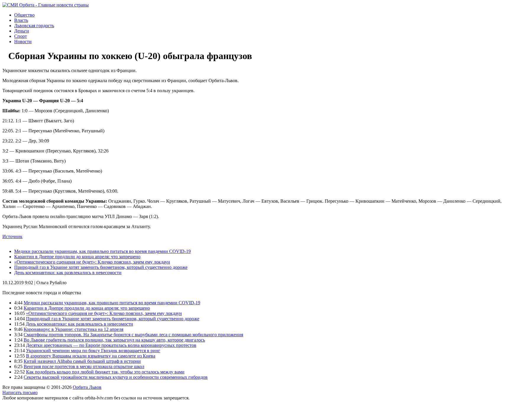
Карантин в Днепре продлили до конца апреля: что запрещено (77, 256)
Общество (24, 14)
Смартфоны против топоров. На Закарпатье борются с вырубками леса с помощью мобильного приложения (133, 334)
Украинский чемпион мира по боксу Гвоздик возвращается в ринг (93, 350)
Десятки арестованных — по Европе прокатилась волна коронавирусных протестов (111, 345)
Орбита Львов (87, 387)
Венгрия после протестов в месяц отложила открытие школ (84, 366)
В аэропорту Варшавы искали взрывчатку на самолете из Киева (90, 355)
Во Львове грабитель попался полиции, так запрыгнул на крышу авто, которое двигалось (114, 339)
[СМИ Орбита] (45, 4)
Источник (12, 236)
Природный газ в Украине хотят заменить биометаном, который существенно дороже (100, 267)
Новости (23, 41)
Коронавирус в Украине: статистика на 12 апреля (73, 329)
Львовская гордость (34, 25)
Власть (21, 20)
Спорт (20, 36)
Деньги (21, 30)
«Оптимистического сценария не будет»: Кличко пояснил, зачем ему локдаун (92, 261)
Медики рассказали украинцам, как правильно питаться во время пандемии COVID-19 (102, 251)
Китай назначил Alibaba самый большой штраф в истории (82, 361)
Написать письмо (20, 392)
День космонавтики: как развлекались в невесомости (68, 272)
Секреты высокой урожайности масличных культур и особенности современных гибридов (116, 377)
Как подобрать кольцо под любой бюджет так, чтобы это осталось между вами (105, 371)
